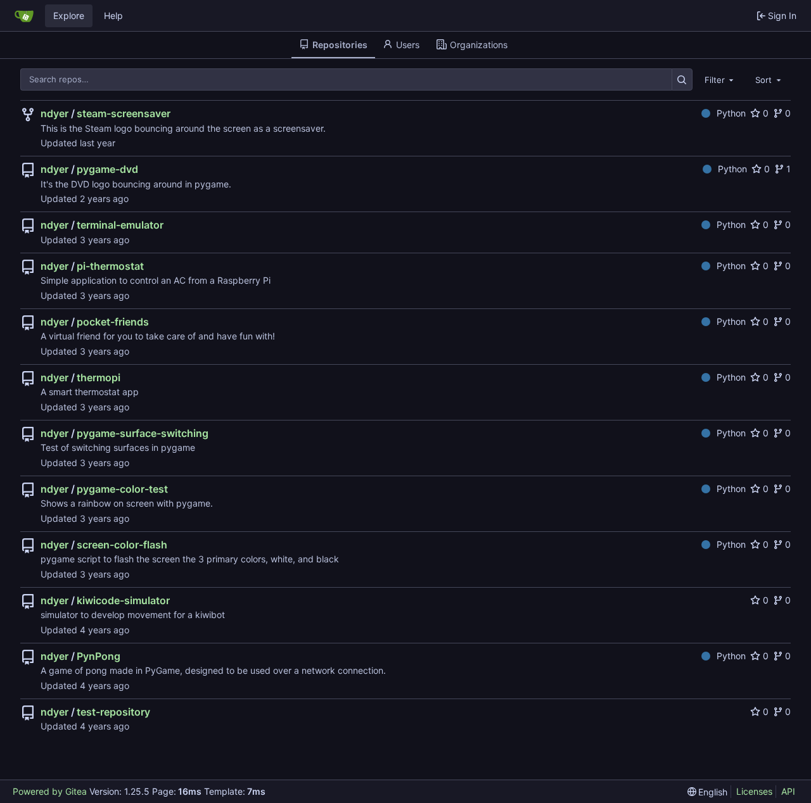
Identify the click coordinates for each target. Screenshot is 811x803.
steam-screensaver (123, 113)
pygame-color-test (122, 489)
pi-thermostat (110, 266)
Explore (68, 15)
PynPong (98, 656)
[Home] (24, 15)
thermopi (98, 377)
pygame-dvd (107, 169)
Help (113, 15)
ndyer (54, 113)
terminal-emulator (120, 224)
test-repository (113, 711)
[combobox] (720, 79)
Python (731, 113)
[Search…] (682, 79)
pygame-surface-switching (142, 433)
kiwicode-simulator (123, 600)
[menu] (707, 792)
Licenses (754, 791)
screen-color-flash (122, 544)
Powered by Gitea (50, 791)
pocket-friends (113, 321)
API (788, 791)
